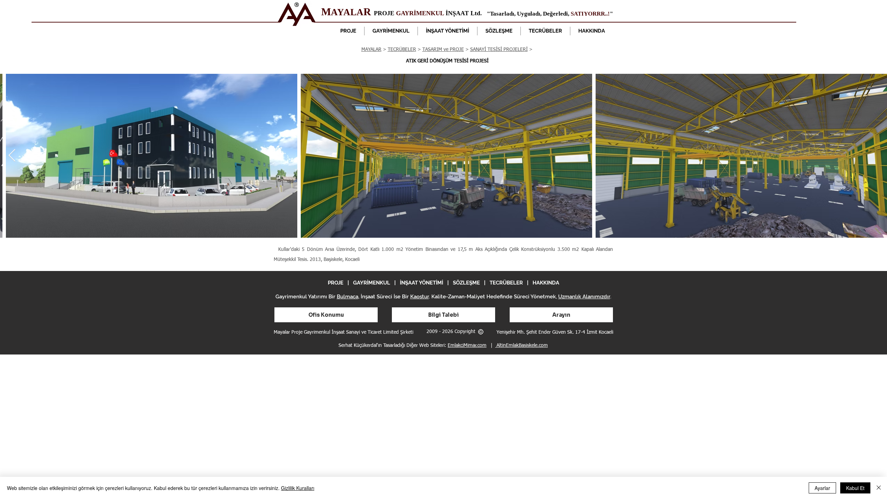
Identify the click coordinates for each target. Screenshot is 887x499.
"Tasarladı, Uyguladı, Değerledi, (529, 13)
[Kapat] (879, 487)
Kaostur (419, 297)
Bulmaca (347, 297)
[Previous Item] (12, 156)
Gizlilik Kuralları (297, 487)
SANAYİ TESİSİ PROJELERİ (499, 49)
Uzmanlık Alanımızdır (584, 297)
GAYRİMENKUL (420, 13)
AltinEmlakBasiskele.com (521, 345)
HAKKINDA (546, 283)
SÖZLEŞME (466, 283)
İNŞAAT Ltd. (463, 13)
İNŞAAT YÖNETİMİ (421, 283)
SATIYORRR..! (590, 13)
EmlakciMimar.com (467, 345)
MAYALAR (371, 49)
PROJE (385, 13)
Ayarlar (822, 487)
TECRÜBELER (402, 49)
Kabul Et (855, 487)
